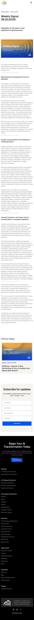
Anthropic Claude (6, 510)
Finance (3, 553)
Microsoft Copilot (6, 512)
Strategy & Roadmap (7, 483)
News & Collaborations (8, 577)
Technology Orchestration (9, 474)
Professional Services (7, 537)
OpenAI (3, 504)
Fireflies (3, 502)
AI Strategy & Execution (8, 471)
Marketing (4, 558)
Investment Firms (6, 529)
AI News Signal (5, 12)
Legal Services (5, 531)
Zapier (3, 499)
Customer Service (6, 551)
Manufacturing (5, 534)
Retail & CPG (5, 542)
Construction (5, 524)
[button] (31, 3)
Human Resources (6, 556)
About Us (4, 572)
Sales (2, 564)
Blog (2, 575)
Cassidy (3, 496)
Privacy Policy (5, 580)
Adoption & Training (7, 488)
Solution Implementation (8, 485)
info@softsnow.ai (6, 589)
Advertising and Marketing (9, 521)
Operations (4, 561)
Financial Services (6, 526)
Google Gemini (5, 507)
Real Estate (4, 539)
